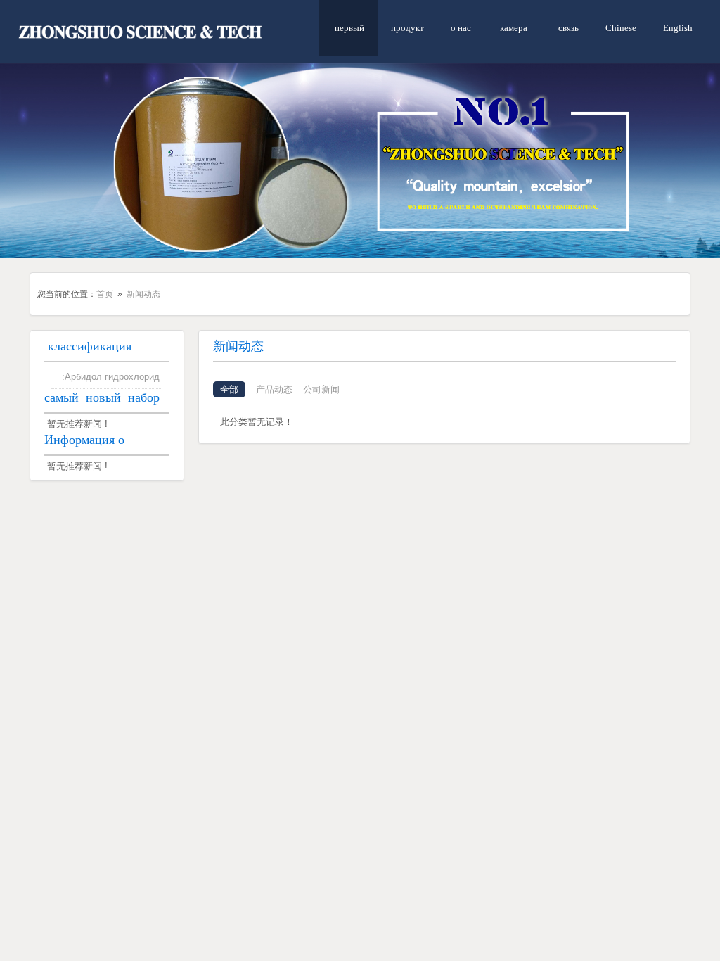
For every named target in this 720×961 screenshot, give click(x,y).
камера (513, 28)
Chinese (620, 28)
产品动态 (274, 389)
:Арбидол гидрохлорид (111, 376)
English (678, 28)
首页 (104, 294)
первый (348, 28)
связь (567, 28)
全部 (229, 389)
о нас (461, 28)
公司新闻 (321, 389)
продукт (407, 28)
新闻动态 (143, 294)
